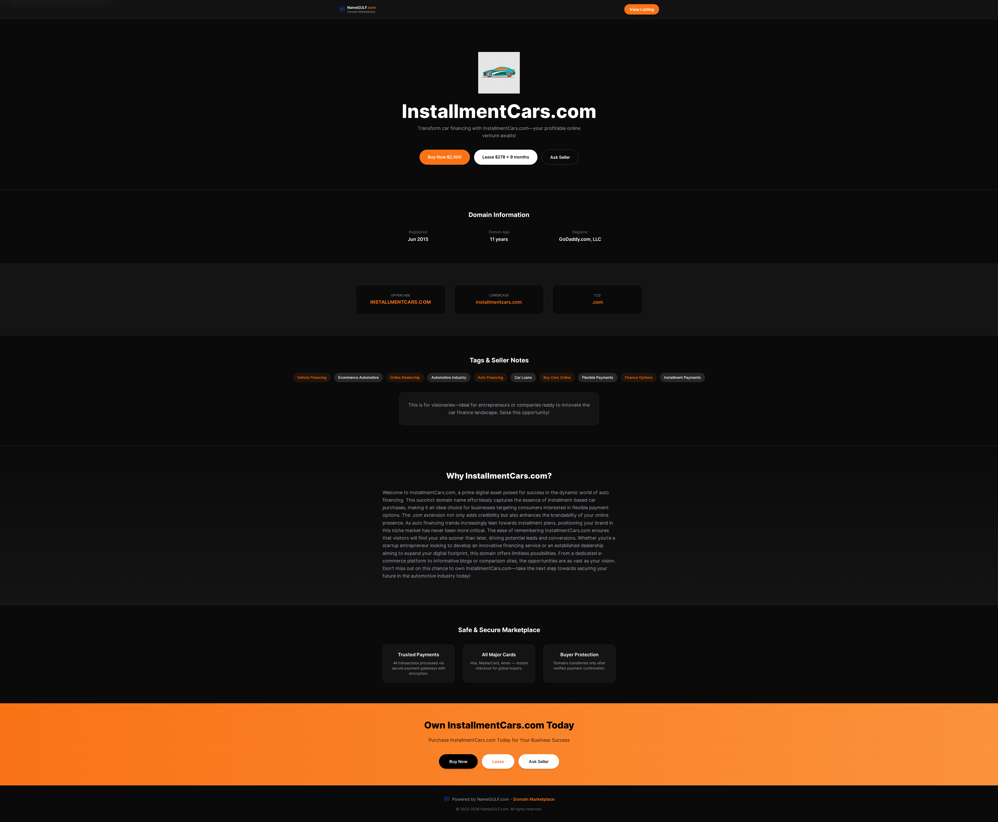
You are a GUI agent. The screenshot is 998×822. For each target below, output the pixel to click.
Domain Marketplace (533, 799)
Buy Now (458, 761)
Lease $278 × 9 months (505, 157)
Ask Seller (560, 157)
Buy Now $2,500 (445, 157)
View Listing (641, 9)
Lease (498, 761)
